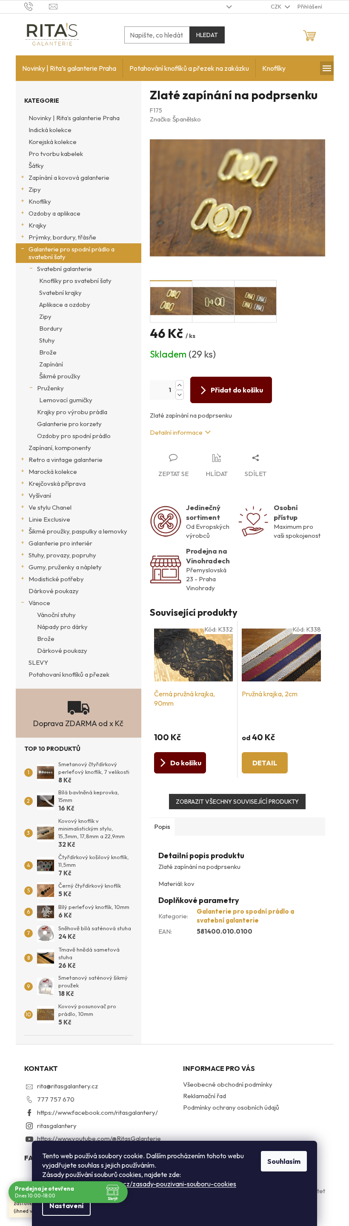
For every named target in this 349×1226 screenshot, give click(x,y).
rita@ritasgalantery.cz (67, 1086)
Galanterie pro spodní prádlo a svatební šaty (71, 253)
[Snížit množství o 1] (179, 395)
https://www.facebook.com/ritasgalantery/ (97, 1112)
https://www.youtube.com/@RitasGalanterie (99, 1138)
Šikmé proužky (59, 376)
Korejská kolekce (53, 142)
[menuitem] (69, 68)
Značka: (175, 119)
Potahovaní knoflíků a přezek (69, 674)
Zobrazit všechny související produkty (237, 801)
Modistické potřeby (56, 579)
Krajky (37, 225)
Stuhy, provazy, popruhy (62, 555)
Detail (264, 763)
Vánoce (39, 603)
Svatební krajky (60, 292)
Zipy (35, 189)
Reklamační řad (204, 1096)
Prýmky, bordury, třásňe (62, 237)
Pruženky (50, 388)
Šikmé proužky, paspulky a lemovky (78, 531)
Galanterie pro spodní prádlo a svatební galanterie (245, 915)
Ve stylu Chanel (50, 507)
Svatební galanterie (64, 269)
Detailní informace (176, 432)
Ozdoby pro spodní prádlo (74, 436)
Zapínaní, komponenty (60, 448)
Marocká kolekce (53, 471)
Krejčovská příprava (57, 483)
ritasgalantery (57, 1126)
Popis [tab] (162, 826)
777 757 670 (55, 1099)
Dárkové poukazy (54, 591)
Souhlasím (283, 1161)
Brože (48, 352)
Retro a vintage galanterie (66, 460)
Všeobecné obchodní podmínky (227, 1084)
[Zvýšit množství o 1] (179, 385)
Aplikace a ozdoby (64, 304)
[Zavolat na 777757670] (36, 6)
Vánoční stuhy (56, 615)
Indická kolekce (50, 130)
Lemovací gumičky (65, 400)
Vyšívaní (40, 495)
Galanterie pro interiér (60, 543)
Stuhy (47, 340)
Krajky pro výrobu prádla (72, 412)
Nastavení (66, 1205)
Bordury (51, 328)
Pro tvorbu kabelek (56, 154)
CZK (277, 6)
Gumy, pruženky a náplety (65, 567)
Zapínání (51, 364)
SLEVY (38, 662)
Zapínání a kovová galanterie (69, 177)
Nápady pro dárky (62, 627)
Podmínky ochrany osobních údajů (231, 1107)
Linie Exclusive (49, 519)
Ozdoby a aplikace (54, 213)
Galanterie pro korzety (69, 424)
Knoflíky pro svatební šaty (75, 281)
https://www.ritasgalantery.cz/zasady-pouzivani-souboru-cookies (139, 1184)
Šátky (36, 166)
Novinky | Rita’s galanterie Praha (74, 118)
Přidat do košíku (237, 390)
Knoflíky (40, 201)
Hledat (207, 35)
